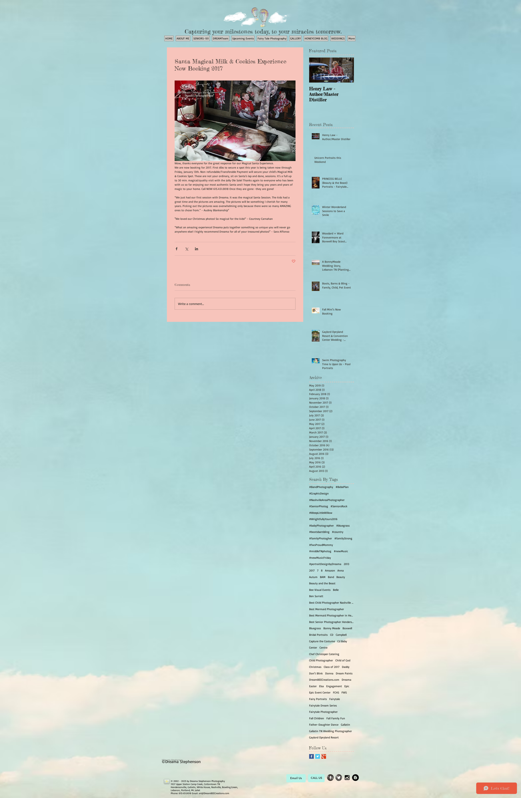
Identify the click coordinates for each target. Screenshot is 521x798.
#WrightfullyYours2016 (323, 519)
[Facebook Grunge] (330, 777)
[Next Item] (347, 70)
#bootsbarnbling (319, 531)
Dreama (346, 679)
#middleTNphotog (320, 551)
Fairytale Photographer (323, 711)
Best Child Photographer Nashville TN (331, 602)
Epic (346, 686)
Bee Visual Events (320, 589)
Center (313, 647)
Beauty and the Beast (322, 583)
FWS (344, 692)
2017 (312, 570)
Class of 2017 (331, 666)
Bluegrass (315, 628)
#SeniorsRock (339, 506)
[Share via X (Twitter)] (186, 249)
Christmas (315, 666)
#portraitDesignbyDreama (325, 564)
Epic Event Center (320, 692)
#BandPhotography (321, 487)
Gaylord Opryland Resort (324, 737)
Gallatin (345, 724)
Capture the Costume (322, 641)
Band (331, 577)
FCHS (336, 692)
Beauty (340, 577)
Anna (340, 570)
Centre (323, 647)
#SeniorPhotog (318, 506)
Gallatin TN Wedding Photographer (330, 731)
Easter (313, 686)
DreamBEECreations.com (324, 679)
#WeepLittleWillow (320, 512)
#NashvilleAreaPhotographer (327, 500)
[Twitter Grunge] (338, 777)
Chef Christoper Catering (324, 654)
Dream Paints (344, 673)
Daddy (345, 666)
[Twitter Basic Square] (317, 756)
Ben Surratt (316, 596)
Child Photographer (321, 660)
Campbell (341, 634)
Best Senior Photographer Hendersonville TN (331, 622)
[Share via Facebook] (176, 249)
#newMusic (341, 551)
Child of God (342, 660)
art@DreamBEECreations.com (214, 793)
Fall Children (316, 718)
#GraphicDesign (319, 493)
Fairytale (334, 699)
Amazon (330, 570)
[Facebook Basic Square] (311, 756)
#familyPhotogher (320, 538)
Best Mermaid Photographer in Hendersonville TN (331, 615)
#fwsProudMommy (321, 545)
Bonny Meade (331, 628)
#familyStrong (343, 538)
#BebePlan (342, 487)
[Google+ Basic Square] (323, 756)
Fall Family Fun (335, 718)
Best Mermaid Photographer (326, 609)
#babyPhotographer (321, 525)
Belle (336, 589)
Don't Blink (316, 673)
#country (337, 531)
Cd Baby (342, 641)
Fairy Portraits (318, 699)
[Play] (167, 781)
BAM (322, 577)
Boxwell (347, 628)
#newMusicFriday (320, 557)
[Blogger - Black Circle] (355, 777)
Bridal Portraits (318, 634)
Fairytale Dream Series (323, 705)
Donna (329, 673)
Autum (313, 577)
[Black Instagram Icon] (347, 777)
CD (331, 634)
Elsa (321, 686)
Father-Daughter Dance (323, 724)
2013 (346, 564)
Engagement (334, 686)
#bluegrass (343, 525)
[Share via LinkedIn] (196, 249)
